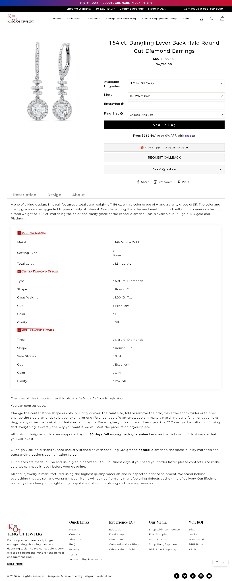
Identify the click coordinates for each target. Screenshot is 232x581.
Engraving (112, 103)
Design (54, 195)
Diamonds (93, 18)
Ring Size (111, 113)
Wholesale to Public (123, 549)
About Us (75, 539)
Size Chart (116, 539)
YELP (192, 549)
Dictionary (116, 534)
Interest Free (158, 539)
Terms (73, 554)
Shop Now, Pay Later (163, 544)
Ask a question (164, 169)
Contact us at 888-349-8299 (203, 8)
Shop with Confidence (164, 529)
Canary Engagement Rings (159, 18)
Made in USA (156, 8)
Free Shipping (159, 534)
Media (193, 534)
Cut (20, 306)
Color (21, 314)
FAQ (72, 544)
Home (57, 18)
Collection (73, 18)
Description (24, 195)
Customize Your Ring (124, 544)
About (78, 195)
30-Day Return (105, 8)
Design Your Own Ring (121, 18)
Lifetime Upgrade (132, 8)
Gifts (186, 18)
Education (116, 529)
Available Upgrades (112, 84)
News (73, 529)
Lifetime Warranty (79, 8)
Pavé (117, 255)
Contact (74, 534)
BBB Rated (196, 544)
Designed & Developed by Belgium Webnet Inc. (79, 576)
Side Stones (26, 356)
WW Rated (196, 539)
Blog (192, 529)
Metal (108, 94)
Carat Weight (27, 297)
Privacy (74, 549)
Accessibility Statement (85, 559)
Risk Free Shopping (162, 549)
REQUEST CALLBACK (164, 157)
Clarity (22, 322)
